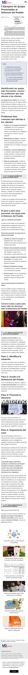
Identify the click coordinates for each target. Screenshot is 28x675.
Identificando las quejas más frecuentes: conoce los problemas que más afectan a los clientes (13, 68)
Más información (14, 667)
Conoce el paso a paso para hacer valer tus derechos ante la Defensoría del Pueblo (14, 79)
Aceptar (14, 671)
